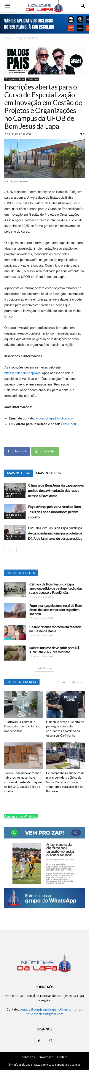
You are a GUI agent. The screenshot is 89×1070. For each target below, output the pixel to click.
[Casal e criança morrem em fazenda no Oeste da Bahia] (15, 632)
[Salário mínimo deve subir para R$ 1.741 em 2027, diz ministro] (15, 653)
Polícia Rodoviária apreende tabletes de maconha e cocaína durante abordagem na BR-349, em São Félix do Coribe (23, 782)
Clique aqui (68, 424)
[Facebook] (38, 1041)
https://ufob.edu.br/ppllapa (22, 373)
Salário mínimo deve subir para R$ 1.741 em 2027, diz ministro (54, 650)
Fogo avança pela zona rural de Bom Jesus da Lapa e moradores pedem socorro (54, 511)
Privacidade (46, 1057)
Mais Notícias (19, 473)
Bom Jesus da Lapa (26, 38)
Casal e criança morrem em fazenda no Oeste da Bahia (55, 629)
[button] (83, 6)
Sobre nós (28, 1057)
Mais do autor (48, 473)
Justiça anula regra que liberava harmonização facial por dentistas (22, 726)
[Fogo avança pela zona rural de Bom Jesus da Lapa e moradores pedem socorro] (15, 511)
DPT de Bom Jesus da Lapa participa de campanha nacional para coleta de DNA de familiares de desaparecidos (55, 533)
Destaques (32, 79)
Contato (62, 1057)
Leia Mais (43, 668)
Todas (61, 682)
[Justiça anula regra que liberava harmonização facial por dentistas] (23, 704)
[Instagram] (50, 1041)
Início (7, 38)
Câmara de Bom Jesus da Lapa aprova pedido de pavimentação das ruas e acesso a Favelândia (56, 490)
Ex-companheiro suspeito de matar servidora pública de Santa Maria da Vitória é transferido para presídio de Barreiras (65, 782)
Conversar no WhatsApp (21, 816)
